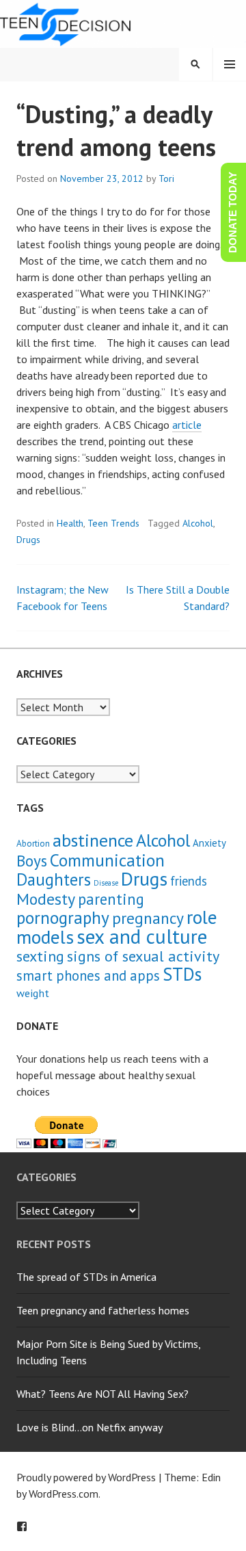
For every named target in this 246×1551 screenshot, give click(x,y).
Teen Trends (113, 523)
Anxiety (209, 842)
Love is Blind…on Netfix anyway (89, 1427)
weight (32, 992)
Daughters (53, 879)
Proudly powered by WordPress (86, 1477)
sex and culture (142, 936)
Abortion (33, 843)
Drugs (28, 539)
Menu (229, 64)
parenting (111, 899)
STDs (182, 973)
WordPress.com (63, 1493)
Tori (166, 178)
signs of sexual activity (143, 956)
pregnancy (148, 917)
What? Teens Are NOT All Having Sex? (102, 1394)
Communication (107, 860)
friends (188, 881)
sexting (40, 956)
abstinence (93, 840)
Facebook (21, 1526)
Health (70, 523)
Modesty (45, 899)
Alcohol (197, 523)
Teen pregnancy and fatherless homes (102, 1310)
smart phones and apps (88, 975)
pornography (62, 917)
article (187, 425)
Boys (31, 860)
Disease (106, 883)
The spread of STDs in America (86, 1277)
